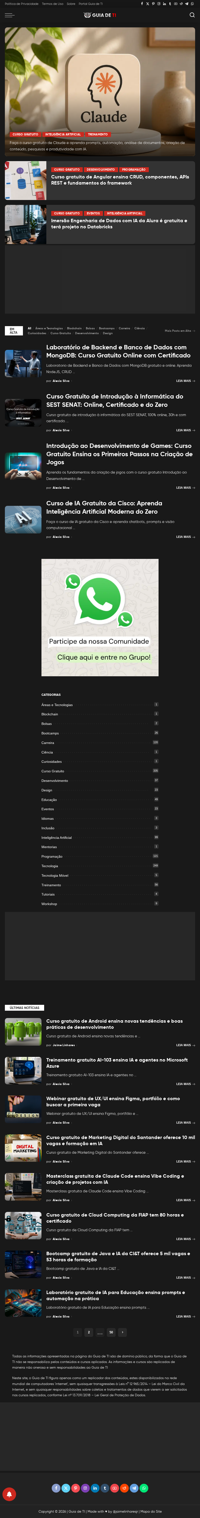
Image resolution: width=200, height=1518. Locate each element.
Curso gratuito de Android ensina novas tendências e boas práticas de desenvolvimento (114, 1024)
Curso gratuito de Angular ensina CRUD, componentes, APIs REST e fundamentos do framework (120, 180)
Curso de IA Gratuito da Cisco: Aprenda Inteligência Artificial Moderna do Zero (104, 507)
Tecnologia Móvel (54, 875)
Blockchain (74, 328)
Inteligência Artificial (63, 134)
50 (111, 1332)
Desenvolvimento (101, 169)
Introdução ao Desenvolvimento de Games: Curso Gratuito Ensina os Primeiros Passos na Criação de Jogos (119, 454)
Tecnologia (49, 866)
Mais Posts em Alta (178, 330)
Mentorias (49, 847)
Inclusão (47, 828)
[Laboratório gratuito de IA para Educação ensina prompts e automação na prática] (23, 1303)
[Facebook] (142, 4)
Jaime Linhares (64, 1045)
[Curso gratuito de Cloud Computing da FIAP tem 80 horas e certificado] (23, 1226)
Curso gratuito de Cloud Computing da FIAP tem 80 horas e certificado (115, 1218)
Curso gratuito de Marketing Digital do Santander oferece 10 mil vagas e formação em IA (120, 1140)
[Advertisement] (100, 279)
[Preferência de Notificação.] (9, 1494)
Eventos (93, 213)
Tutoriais (48, 894)
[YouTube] (176, 4)
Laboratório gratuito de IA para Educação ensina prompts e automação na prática (115, 1295)
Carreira (124, 328)
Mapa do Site (151, 1511)
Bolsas (90, 328)
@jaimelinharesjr (125, 1511)
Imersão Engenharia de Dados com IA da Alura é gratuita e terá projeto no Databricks (119, 223)
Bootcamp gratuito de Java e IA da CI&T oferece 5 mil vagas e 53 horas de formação (118, 1256)
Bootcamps (107, 328)
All (29, 328)
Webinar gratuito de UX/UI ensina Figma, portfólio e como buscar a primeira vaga (113, 1101)
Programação (134, 169)
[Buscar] (192, 15)
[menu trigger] (11, 15)
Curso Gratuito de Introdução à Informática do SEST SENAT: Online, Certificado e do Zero (114, 400)
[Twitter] (147, 4)
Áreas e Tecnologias (49, 328)
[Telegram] (187, 4)
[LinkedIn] (164, 4)
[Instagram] (159, 4)
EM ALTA (13, 331)
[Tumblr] (170, 4)
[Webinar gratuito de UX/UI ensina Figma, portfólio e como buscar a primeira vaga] (23, 1109)
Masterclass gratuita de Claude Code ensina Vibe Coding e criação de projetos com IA (115, 1179)
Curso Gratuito (25, 134)
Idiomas (47, 818)
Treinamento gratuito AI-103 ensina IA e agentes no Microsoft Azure (117, 1063)
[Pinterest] (153, 4)
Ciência (139, 328)
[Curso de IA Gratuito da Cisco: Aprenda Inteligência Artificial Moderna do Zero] (23, 519)
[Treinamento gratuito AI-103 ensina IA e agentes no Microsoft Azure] (23, 1071)
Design (108, 333)
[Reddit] (181, 4)
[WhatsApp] (192, 4)
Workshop (49, 904)
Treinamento (98, 134)
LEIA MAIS (183, 381)
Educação (49, 800)
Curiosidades (37, 333)
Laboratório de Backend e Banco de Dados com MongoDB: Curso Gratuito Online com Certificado (118, 351)
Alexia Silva (61, 381)
